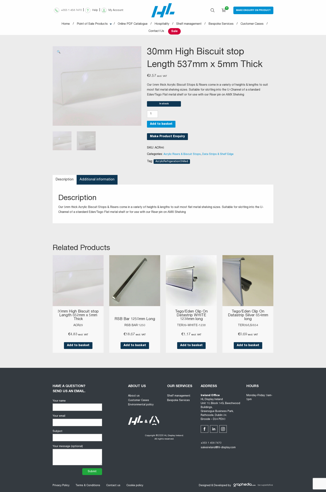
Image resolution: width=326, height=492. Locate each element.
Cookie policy (134, 485)
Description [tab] (65, 179)
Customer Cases (138, 400)
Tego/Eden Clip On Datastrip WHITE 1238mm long (191, 315)
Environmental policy (141, 404)
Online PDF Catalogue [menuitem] (133, 24)
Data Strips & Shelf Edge (218, 154)
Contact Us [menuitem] (156, 31)
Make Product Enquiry (167, 136)
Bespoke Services (178, 400)
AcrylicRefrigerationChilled (171, 161)
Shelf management (178, 396)
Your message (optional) (68, 446)
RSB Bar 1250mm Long (135, 319)
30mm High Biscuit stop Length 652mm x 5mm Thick (78, 315)
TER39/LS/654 (248, 325)
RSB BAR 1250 (134, 325)
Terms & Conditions (87, 485)
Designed (205, 485)
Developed (220, 485)
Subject (57, 431)
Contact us (113, 485)
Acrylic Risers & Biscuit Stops (182, 154)
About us (134, 396)
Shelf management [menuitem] (188, 24)
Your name (59, 401)
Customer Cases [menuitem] (252, 24)
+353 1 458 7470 (211, 443)
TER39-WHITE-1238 (191, 325)
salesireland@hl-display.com (218, 447)
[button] (59, 52)
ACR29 (78, 325)
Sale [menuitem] (174, 31)
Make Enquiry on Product (253, 10)
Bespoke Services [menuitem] (221, 24)
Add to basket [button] (78, 345)
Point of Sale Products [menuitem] (92, 24)
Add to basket (161, 124)
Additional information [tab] (97, 179)
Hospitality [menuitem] (162, 24)
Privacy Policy (61, 485)
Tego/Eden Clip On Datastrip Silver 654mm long (248, 315)
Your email (59, 416)
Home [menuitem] (66, 24)
